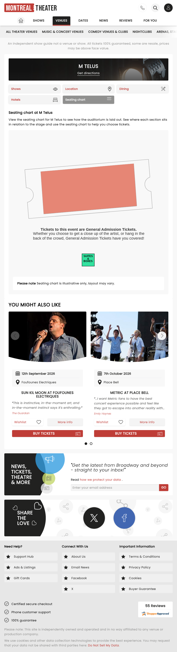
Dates (83, 20)
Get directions (88, 73)
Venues (61, 20)
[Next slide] (162, 335)
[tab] (85, 443)
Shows (38, 20)
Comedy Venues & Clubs (108, 32)
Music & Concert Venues (63, 32)
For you (150, 20)
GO (163, 487)
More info (65, 422)
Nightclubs (142, 32)
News (103, 20)
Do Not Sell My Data (103, 645)
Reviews (126, 20)
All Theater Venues (21, 32)
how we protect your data (101, 479)
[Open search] (155, 7)
